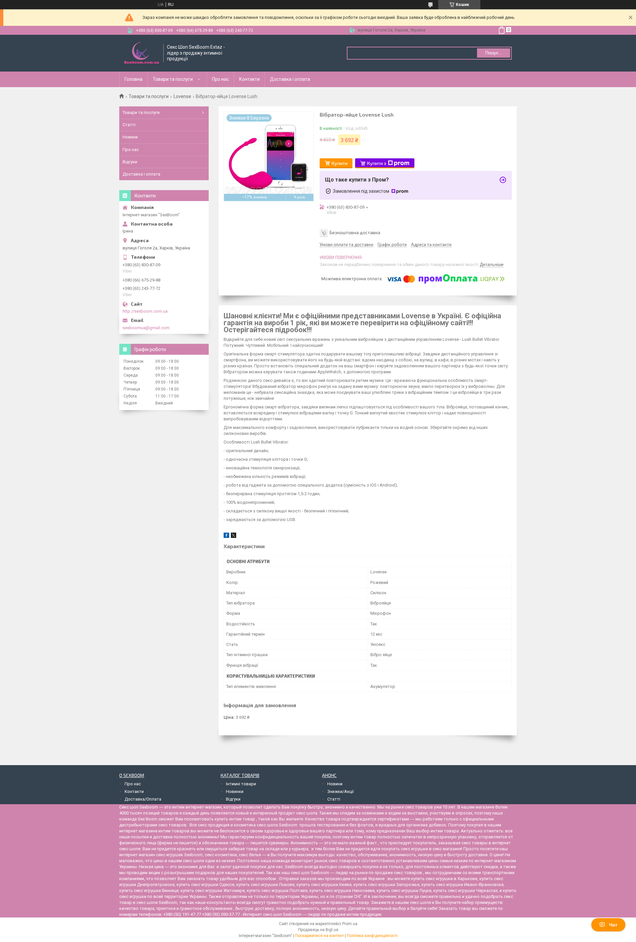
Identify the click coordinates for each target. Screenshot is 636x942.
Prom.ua (349, 923)
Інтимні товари (241, 783)
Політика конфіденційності (372, 935)
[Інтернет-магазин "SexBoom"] (141, 53)
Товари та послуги (173, 79)
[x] (233, 536)
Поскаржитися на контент (319, 935)
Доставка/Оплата (143, 799)
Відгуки (130, 161)
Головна (133, 79)
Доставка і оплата (290, 79)
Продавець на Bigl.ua (318, 929)
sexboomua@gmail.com (146, 327)
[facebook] (226, 536)
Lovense (182, 96)
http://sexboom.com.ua (145, 311)
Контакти (249, 79)
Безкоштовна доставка (355, 232)
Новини (130, 136)
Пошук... (493, 52)
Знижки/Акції (340, 791)
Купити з (376, 163)
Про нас (220, 79)
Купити (339, 163)
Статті (129, 124)
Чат (613, 924)
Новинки (234, 791)
